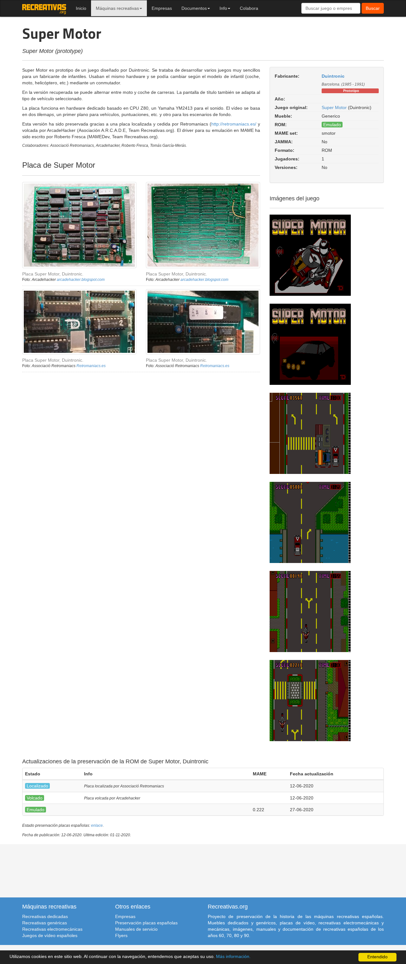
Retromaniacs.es (91, 366)
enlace (97, 825)
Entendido (377, 956)
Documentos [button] (194, 8)
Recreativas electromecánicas (52, 929)
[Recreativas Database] (44, 8)
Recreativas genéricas (44, 922)
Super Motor (334, 107)
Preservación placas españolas (146, 922)
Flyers (121, 935)
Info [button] (223, 8)
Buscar (373, 8)
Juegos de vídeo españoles (49, 935)
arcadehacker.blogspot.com (81, 279)
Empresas (162, 8)
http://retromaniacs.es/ (233, 123)
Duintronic (333, 76)
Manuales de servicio (136, 929)
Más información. (233, 956)
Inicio (81, 8)
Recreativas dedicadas (45, 916)
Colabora (249, 8)
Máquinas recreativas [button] (117, 8)
